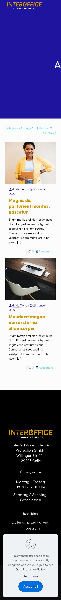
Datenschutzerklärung (30, 522)
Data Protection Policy (30, 569)
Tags (28, 128)
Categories (12, 128)
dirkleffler (18, 189)
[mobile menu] (56, 5)
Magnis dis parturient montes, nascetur (29, 206)
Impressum (30, 528)
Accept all (30, 586)
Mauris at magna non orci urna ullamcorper (27, 322)
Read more (46, 251)
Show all (50, 132)
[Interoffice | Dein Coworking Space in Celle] (24, 5)
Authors (44, 128)
